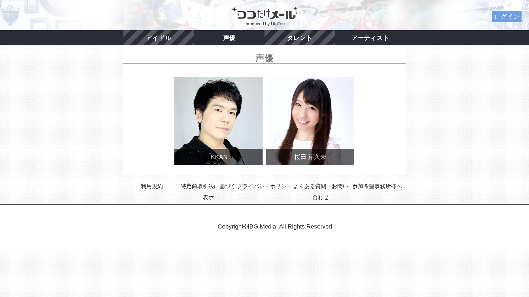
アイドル (158, 37)
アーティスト (370, 37)
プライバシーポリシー (264, 186)
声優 (229, 37)
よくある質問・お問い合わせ (320, 191)
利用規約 (152, 186)
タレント (299, 37)
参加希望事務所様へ (377, 186)
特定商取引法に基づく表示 (208, 191)
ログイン (507, 16)
